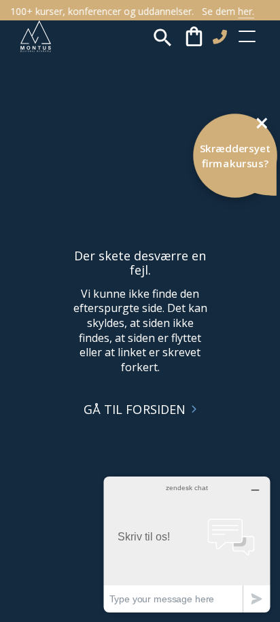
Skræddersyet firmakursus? (235, 155)
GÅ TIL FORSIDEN (135, 409)
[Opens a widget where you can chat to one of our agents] (187, 544)
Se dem (225, 11)
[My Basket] (194, 36)
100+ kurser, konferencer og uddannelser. (100, 11)
